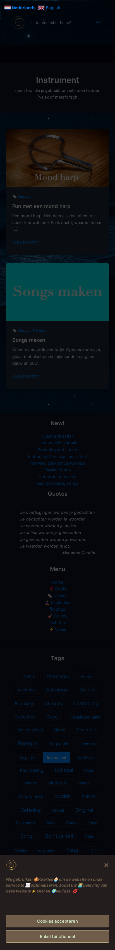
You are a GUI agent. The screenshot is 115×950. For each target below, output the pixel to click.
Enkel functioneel (57, 936)
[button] (106, 865)
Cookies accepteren (57, 921)
